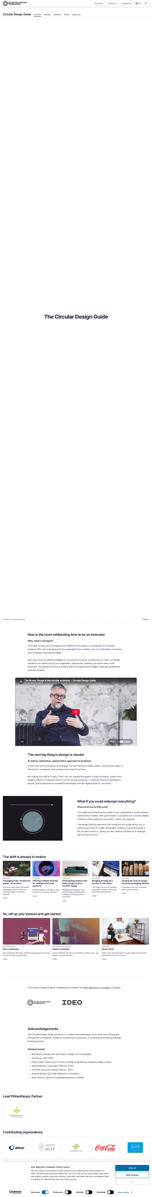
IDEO (117, 987)
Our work (98, 3)
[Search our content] (145, 3)
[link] (16, 881)
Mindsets (57, 15)
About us (112, 3)
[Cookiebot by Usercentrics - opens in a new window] (15, 1192)
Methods (47, 15)
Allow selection (132, 1175)
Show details (123, 1192)
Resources (76, 15)
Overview (37, 15)
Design (145, 619)
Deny (132, 1182)
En (139, 3)
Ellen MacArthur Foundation (97, 987)
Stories (66, 15)
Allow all (132, 1168)
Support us (127, 3)
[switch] (68, 1192)
